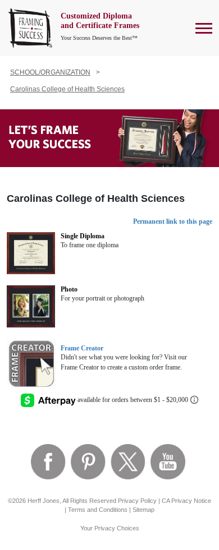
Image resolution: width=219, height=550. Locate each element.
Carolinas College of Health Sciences (67, 89)
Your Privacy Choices (109, 528)
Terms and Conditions (97, 509)
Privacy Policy (137, 500)
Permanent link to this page (172, 221)
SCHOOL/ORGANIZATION (50, 72)
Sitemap (143, 509)
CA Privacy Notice (186, 500)
